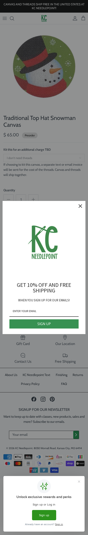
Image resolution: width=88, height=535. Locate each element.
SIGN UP (44, 323)
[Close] (80, 206)
